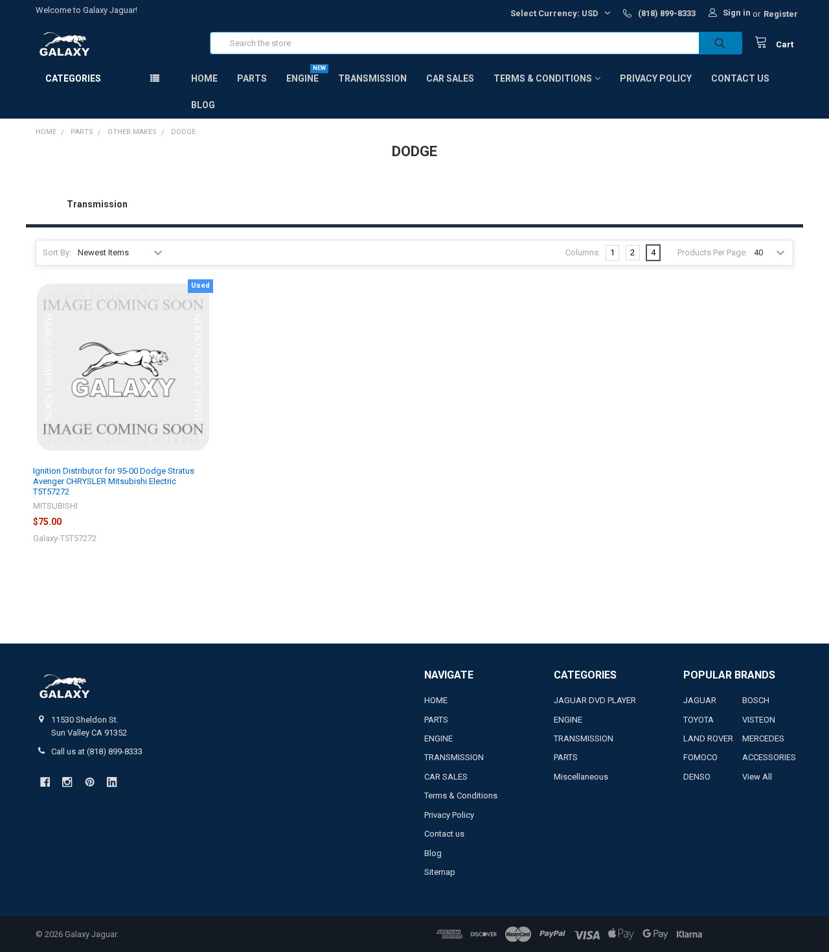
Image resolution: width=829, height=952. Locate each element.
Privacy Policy (656, 78)
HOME (204, 78)
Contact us (740, 78)
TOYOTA (698, 720)
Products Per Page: (712, 252)
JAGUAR (699, 700)
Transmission (97, 204)
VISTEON (758, 720)
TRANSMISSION (372, 78)
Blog (203, 105)
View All (757, 777)
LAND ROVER (708, 738)
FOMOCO (700, 757)
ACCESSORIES (769, 757)
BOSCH (755, 700)
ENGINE (302, 78)
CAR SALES (450, 78)
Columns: (582, 252)
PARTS (252, 78)
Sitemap (439, 872)
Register (781, 14)
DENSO (696, 777)
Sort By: (57, 252)
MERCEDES (763, 738)
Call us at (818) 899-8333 (96, 751)
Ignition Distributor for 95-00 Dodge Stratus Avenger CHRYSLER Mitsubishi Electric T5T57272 (113, 481)
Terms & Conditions (543, 78)
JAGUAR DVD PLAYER (595, 700)
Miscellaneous (581, 777)
